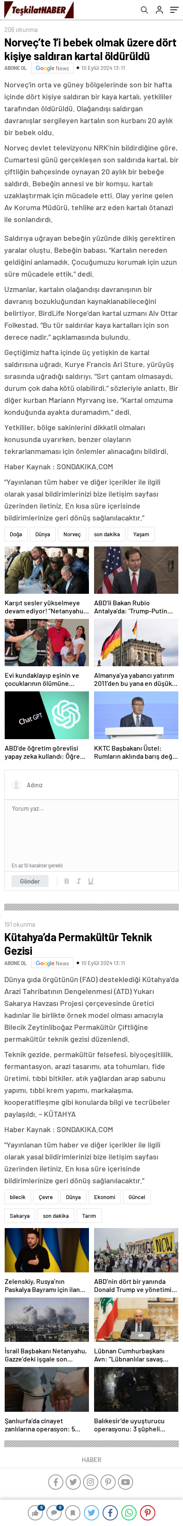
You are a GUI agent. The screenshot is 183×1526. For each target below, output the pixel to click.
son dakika (107, 534)
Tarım (89, 1215)
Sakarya (20, 1215)
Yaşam (141, 534)
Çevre (46, 1197)
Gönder (30, 881)
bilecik (18, 1197)
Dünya (42, 534)
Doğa (16, 534)
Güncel (137, 1197)
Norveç (72, 534)
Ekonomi (104, 1197)
